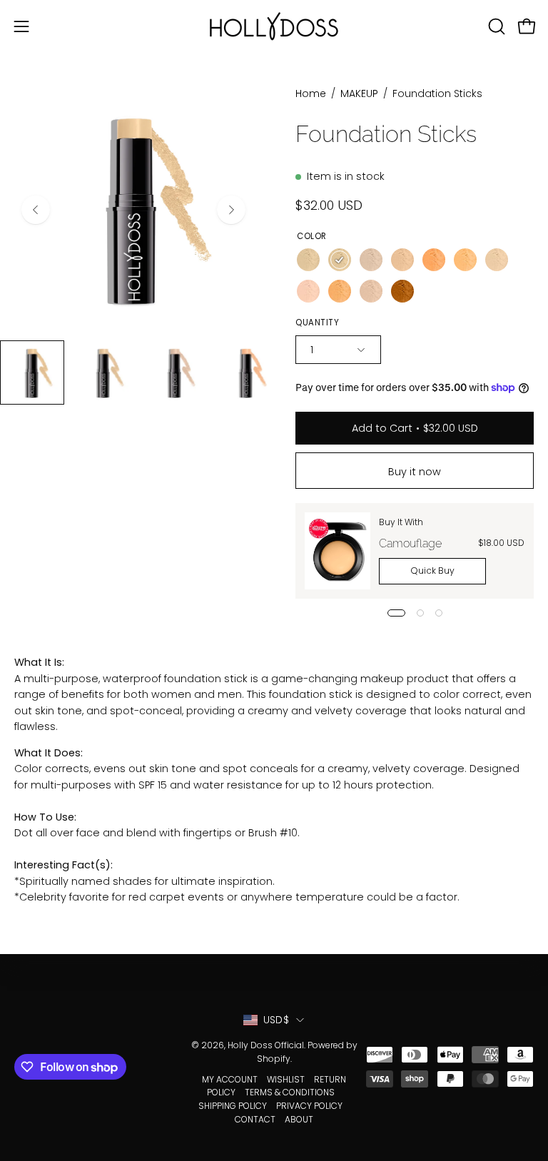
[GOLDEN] (339, 291)
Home (310, 93)
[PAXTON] (402, 259)
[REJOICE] (433, 259)
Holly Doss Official (266, 1045)
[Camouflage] (337, 550)
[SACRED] (371, 291)
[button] (495, 26)
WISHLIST (286, 1079)
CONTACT (255, 1119)
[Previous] (35, 210)
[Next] (231, 210)
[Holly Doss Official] (274, 26)
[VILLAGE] (308, 291)
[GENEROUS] (496, 259)
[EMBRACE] (465, 259)
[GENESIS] (371, 259)
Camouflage (410, 543)
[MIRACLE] (402, 291)
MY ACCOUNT (230, 1079)
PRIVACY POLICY (309, 1106)
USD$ (276, 1020)
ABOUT (299, 1119)
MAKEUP (359, 93)
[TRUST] (339, 259)
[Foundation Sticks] (32, 372)
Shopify (273, 1059)
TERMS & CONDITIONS (290, 1092)
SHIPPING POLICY (232, 1106)
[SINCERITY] (308, 259)
